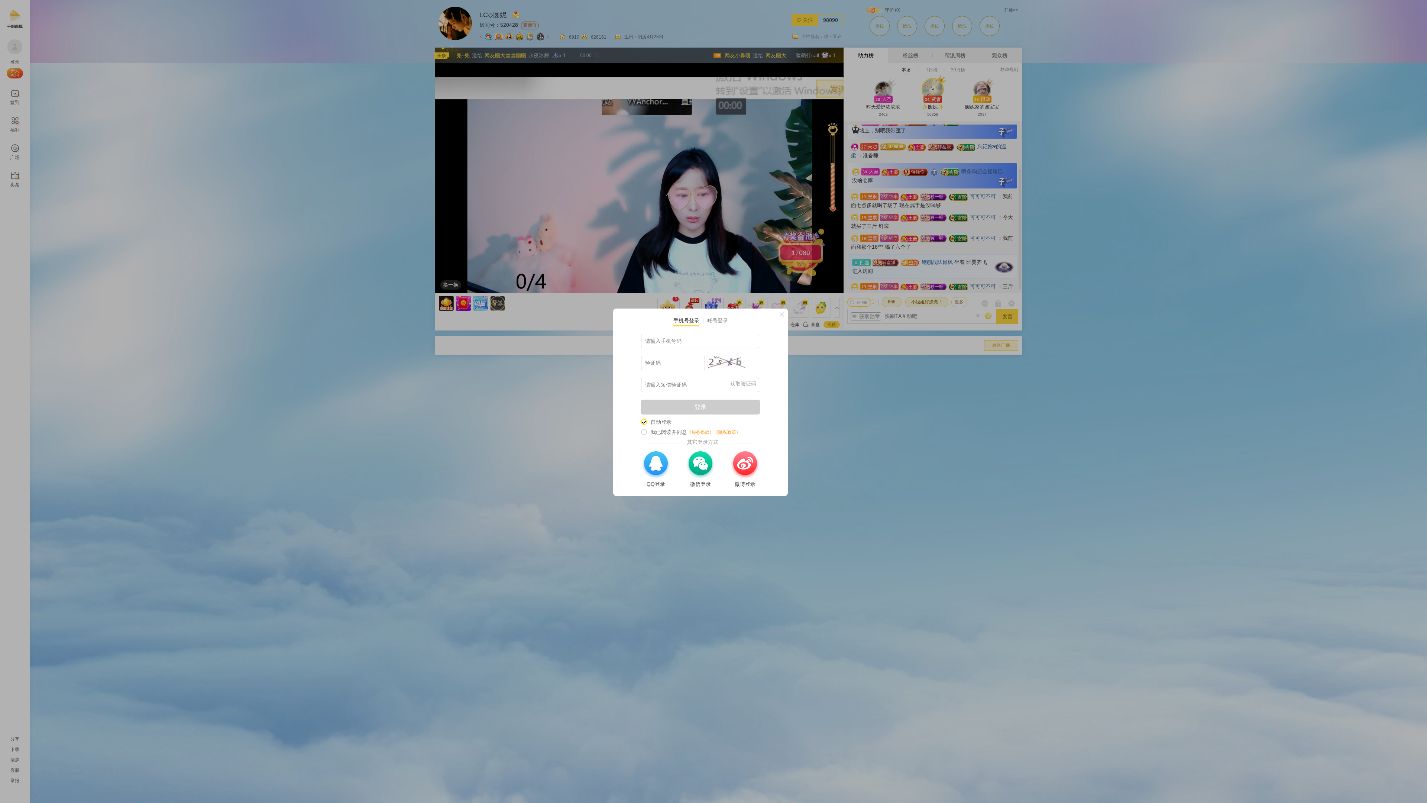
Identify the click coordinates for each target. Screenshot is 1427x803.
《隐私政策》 (727, 432)
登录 (700, 407)
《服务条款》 (700, 432)
